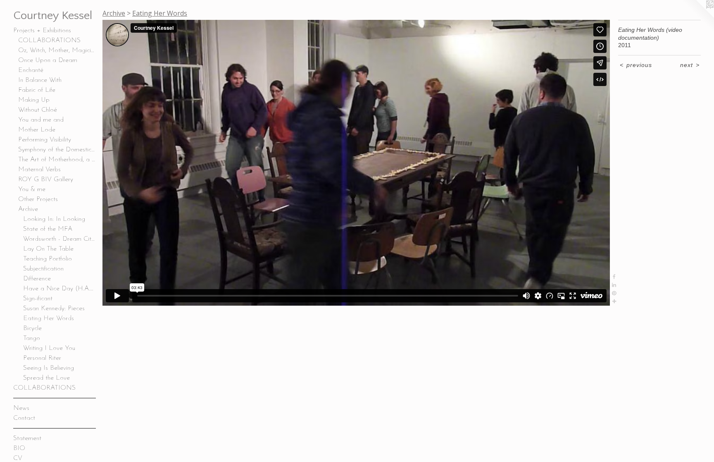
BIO (19, 448)
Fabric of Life (36, 90)
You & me (31, 189)
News (21, 408)
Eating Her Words (48, 318)
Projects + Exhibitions (42, 30)
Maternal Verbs (39, 169)
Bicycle (32, 328)
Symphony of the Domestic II (57, 149)
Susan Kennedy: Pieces (54, 308)
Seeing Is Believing (48, 368)
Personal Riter (42, 358)
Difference (37, 278)
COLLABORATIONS (49, 40)
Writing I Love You (49, 348)
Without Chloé (37, 110)
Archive (28, 209)
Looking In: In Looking (54, 219)
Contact (24, 418)
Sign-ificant (37, 298)
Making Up (34, 100)
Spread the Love (46, 378)
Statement (27, 438)
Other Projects (38, 199)
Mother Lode (36, 130)
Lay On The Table (48, 249)
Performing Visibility (44, 139)
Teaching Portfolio (47, 259)
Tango (31, 338)
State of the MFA (47, 229)
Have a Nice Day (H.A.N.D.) (59, 288)
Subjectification (43, 269)
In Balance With (40, 80)
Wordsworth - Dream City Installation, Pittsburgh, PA (59, 239)
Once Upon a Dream (47, 60)
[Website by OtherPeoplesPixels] (697, 16)
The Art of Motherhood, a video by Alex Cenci (57, 159)
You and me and (41, 120)
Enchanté (30, 70)
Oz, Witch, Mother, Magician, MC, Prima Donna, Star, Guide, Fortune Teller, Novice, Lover (57, 50)
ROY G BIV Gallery (45, 179)
